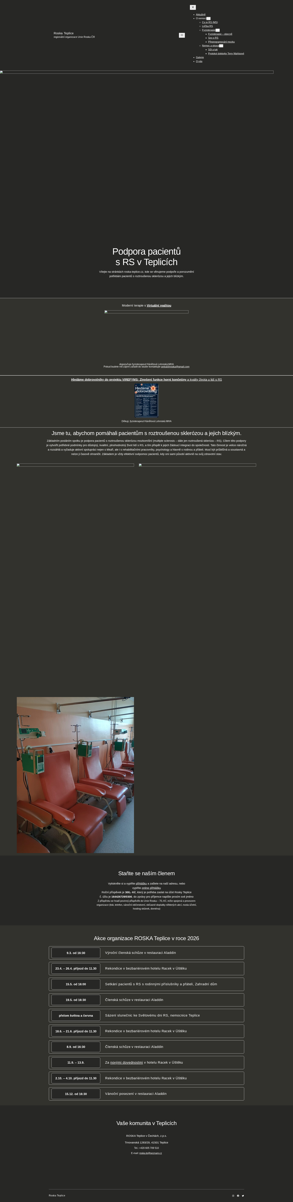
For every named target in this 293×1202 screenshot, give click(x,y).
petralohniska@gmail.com (175, 366)
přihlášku (141, 883)
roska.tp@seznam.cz (150, 1153)
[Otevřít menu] (182, 35)
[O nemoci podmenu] (208, 18)
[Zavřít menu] (193, 7)
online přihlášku (151, 888)
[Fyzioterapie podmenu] (217, 30)
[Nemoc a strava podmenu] (221, 45)
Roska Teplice (64, 33)
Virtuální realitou (159, 305)
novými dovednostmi (126, 1062)
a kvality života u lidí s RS (146, 379)
